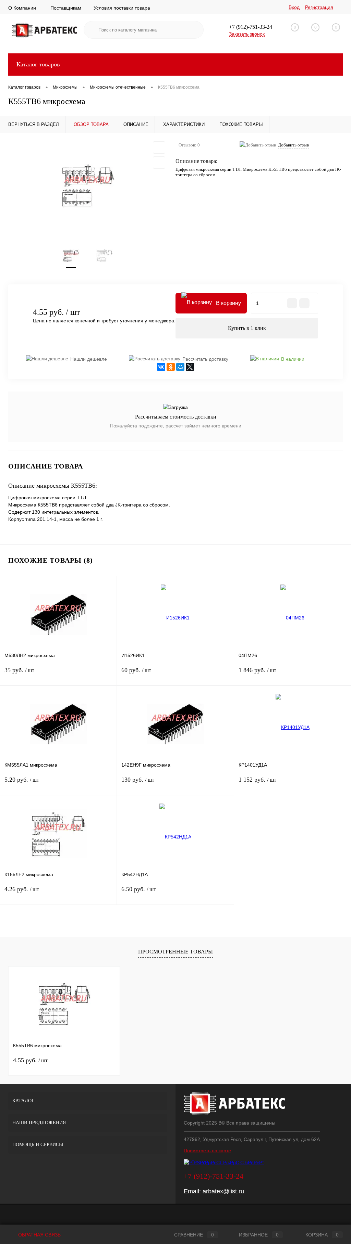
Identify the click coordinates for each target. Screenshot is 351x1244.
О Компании (22, 8)
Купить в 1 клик (247, 328)
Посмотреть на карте (207, 1150)
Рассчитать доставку (205, 359)
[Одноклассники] (171, 367)
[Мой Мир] (180, 367)
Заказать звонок (247, 34)
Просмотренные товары (175, 951)
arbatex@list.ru (223, 1191)
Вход (294, 7)
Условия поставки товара (122, 8)
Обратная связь (39, 1234)
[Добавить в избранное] (159, 147)
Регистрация (319, 7)
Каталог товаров (38, 64)
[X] (190, 367)
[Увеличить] (87, 186)
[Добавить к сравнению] (159, 162)
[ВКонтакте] (161, 367)
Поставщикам (65, 8)
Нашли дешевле (88, 359)
